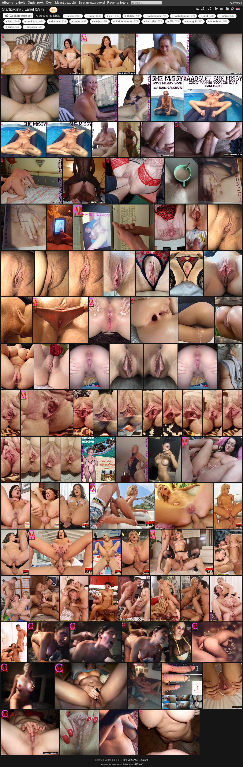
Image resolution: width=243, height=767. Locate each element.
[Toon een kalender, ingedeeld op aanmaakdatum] (227, 9)
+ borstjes (34, 27)
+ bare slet (153, 21)
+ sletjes (99, 21)
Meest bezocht (65, 2)
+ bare (12, 21)
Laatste (144, 759)
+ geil (113, 16)
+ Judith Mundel (125, 21)
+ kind (207, 16)
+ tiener (79, 21)
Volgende (133, 759)
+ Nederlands (155, 16)
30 (124, 759)
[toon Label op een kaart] (233, 9)
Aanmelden (236, 3)
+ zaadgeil (193, 21)
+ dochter (57, 21)
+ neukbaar (33, 21)
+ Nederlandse (183, 16)
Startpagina (11, 9)
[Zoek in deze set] (198, 9)
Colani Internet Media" (132, 764)
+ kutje (12, 27)
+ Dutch (132, 16)
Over (49, 2)
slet (53, 10)
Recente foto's (117, 2)
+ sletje (73, 16)
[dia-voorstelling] (216, 9)
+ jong (93, 16)
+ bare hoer (217, 21)
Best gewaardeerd (92, 2)
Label (29, 9)
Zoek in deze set (21, 15)
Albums (7, 2)
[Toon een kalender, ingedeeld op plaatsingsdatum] (222, 9)
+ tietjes (226, 16)
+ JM (173, 21)
